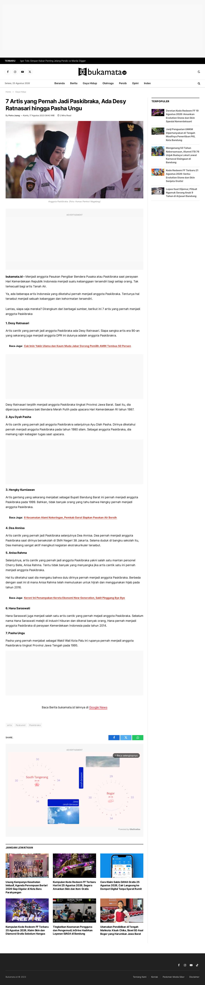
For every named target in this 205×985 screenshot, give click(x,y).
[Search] (198, 83)
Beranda (59, 83)
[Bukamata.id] (102, 71)
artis (9, 725)
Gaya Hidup (90, 83)
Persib (123, 83)
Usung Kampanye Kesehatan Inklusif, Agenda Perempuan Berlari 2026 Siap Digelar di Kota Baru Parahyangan (26, 887)
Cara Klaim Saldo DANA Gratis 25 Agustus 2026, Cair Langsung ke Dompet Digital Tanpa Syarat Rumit (121, 885)
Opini (135, 83)
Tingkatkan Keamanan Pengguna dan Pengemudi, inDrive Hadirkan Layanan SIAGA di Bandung (73, 930)
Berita (73, 83)
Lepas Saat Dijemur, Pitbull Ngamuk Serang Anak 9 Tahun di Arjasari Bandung (181, 193)
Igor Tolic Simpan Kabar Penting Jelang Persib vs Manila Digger (53, 61)
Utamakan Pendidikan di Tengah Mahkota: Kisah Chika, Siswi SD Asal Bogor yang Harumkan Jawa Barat (121, 930)
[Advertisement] (102, 27)
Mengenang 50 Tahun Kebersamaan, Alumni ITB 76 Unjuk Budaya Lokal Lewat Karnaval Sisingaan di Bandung (182, 155)
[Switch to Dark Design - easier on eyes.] (198, 71)
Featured (20, 725)
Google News (98, 707)
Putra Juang (14, 115)
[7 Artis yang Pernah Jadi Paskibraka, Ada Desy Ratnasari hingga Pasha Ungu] (74, 159)
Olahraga (108, 83)
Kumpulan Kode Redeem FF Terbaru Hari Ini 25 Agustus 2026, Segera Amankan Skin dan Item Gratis (74, 885)
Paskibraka (35, 725)
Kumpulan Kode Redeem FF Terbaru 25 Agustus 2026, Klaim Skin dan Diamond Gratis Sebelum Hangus (27, 930)
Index (147, 83)
